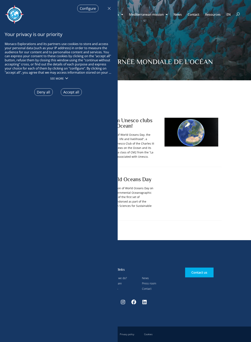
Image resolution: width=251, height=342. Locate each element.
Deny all (108, 8)
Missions (112, 288)
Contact (193, 14)
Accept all (71, 92)
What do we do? (117, 278)
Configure (88, 8)
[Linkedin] (144, 302)
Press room (149, 283)
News (178, 14)
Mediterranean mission (146, 14)
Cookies (148, 334)
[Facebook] (134, 302)
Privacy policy (127, 334)
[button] (238, 14)
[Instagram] (123, 302)
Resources (213, 14)
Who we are (114, 283)
